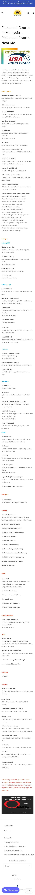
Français (16, 879)
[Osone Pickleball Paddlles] (17, 813)
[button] (2, 13)
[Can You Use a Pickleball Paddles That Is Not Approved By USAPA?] (17, 66)
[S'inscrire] (29, 866)
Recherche (7, 831)
